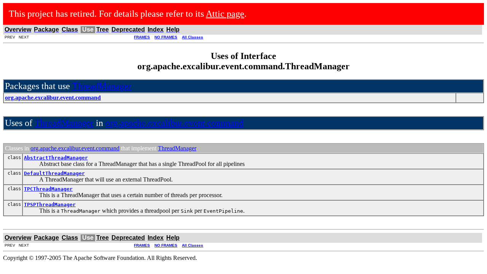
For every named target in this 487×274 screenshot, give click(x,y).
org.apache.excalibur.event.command (174, 123)
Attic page (225, 14)
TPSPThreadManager (50, 204)
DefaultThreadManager (54, 173)
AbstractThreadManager (56, 158)
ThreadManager (101, 86)
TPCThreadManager (48, 189)
